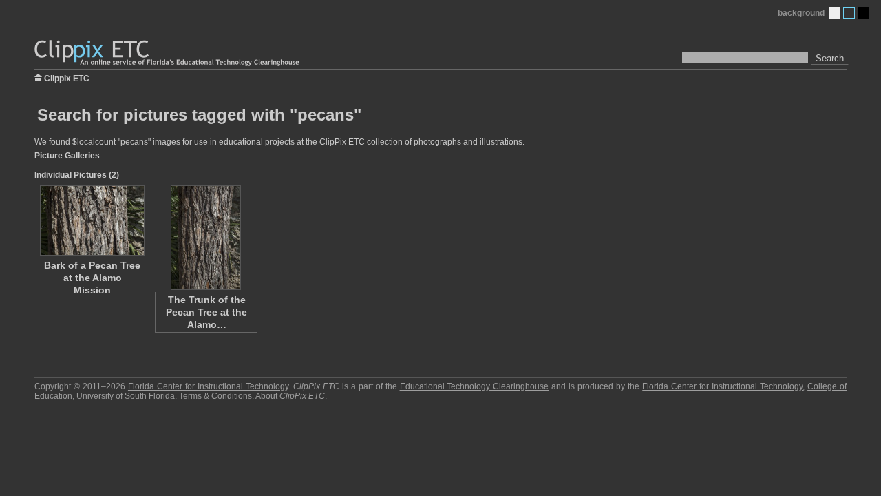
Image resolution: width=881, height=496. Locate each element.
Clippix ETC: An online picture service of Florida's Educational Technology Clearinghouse (168, 53)
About (290, 396)
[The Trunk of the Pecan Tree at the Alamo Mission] (205, 237)
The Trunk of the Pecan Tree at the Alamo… (206, 312)
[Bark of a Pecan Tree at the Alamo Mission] (91, 220)
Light (834, 13)
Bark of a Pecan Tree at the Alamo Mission (92, 278)
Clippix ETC (66, 77)
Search (830, 58)
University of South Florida (125, 396)
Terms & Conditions (215, 396)
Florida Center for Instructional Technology (208, 386)
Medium (849, 13)
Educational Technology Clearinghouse (474, 386)
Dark (863, 13)
